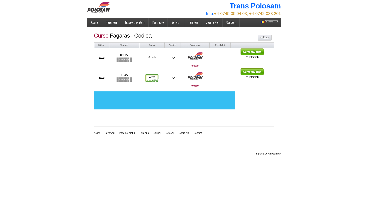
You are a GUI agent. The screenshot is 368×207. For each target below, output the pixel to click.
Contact (231, 22)
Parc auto (158, 22)
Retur (266, 37)
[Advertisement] (164, 100)
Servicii (176, 22)
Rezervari (111, 22)
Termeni (193, 22)
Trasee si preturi (135, 22)
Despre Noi (212, 22)
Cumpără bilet (252, 51)
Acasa (94, 22)
